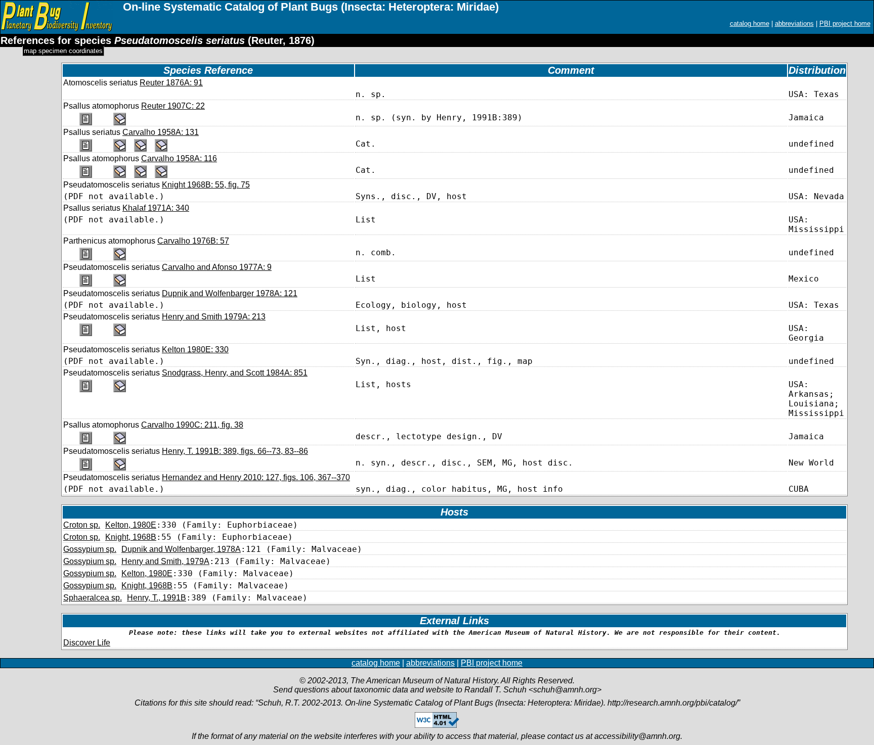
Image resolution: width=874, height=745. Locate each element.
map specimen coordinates (63, 51)
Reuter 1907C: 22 (173, 106)
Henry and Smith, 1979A (165, 561)
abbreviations (794, 23)
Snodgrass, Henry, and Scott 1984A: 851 (235, 372)
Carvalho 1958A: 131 (160, 132)
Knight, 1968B (130, 537)
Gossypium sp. (89, 549)
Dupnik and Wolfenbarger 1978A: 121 (229, 293)
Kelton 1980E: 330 (195, 349)
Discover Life (86, 642)
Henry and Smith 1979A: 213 (214, 316)
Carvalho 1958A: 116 (179, 158)
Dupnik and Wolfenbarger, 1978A (181, 549)
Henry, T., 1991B (156, 597)
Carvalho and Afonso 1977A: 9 (217, 267)
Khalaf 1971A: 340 (155, 208)
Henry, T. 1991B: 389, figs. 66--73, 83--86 (235, 451)
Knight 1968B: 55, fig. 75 (206, 184)
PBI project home (844, 23)
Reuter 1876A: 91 (171, 82)
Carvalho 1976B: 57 (193, 241)
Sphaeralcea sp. (92, 597)
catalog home (749, 23)
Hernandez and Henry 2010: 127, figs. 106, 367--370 (256, 477)
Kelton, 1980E (130, 525)
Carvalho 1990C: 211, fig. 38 (192, 425)
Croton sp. (81, 525)
